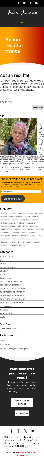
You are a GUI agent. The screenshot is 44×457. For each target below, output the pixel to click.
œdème (22, 245)
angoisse (13, 213)
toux (28, 242)
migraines (5, 232)
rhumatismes (12, 239)
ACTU (2, 260)
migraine (39, 229)
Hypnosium (5, 344)
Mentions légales (23, 452)
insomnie (33, 226)
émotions (4, 245)
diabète (4, 223)
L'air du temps (6, 278)
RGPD (33, 452)
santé (2, 317)
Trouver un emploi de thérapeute (14, 348)
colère (14, 220)
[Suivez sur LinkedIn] (36, 3)
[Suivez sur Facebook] (18, 3)
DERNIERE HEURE (8, 267)
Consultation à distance (22, 402)
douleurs (20, 223)
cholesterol (5, 220)
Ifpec (2, 340)
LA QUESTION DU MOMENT (12, 292)
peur (40, 235)
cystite (35, 220)
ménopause (5, 235)
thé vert (21, 242)
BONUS (3, 264)
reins (3, 239)
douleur (12, 223)
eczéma (4, 226)
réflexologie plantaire (28, 239)
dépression (30, 223)
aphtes (30, 213)
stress (13, 242)
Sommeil (4, 242)
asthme (4, 216)
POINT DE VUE (6, 313)
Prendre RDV (22, 413)
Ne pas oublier (6, 306)
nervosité (24, 235)
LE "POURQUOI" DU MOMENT (13, 295)
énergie (14, 245)
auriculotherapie (15, 216)
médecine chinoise (18, 232)
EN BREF (4, 271)
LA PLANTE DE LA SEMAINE (12, 288)
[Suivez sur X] (30, 3)
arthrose (38, 213)
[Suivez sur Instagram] (24, 3)
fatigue (12, 226)
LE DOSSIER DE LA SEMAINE (12, 299)
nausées (15, 235)
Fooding (3, 274)
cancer (27, 216)
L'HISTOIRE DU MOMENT (11, 281)
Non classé (5, 310)
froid (25, 226)
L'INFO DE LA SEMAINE (10, 285)
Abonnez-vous (13, 198)
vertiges (36, 242)
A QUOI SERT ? (6, 257)
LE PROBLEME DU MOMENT (12, 303)
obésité (33, 235)
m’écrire (28, 167)
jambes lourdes (6, 229)
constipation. (24, 220)
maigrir (18, 229)
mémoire (32, 232)
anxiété (22, 213)
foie (19, 226)
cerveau (35, 216)
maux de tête (28, 229)
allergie (4, 213)
